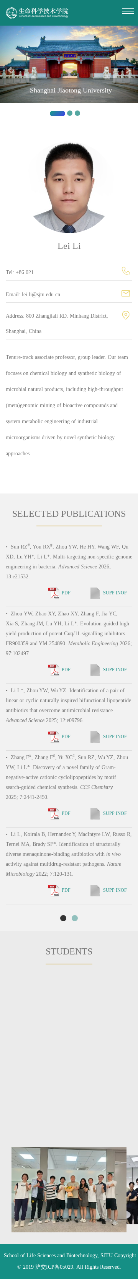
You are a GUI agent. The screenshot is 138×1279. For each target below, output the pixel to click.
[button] (10, 74)
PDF (66, 593)
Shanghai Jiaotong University (71, 90)
